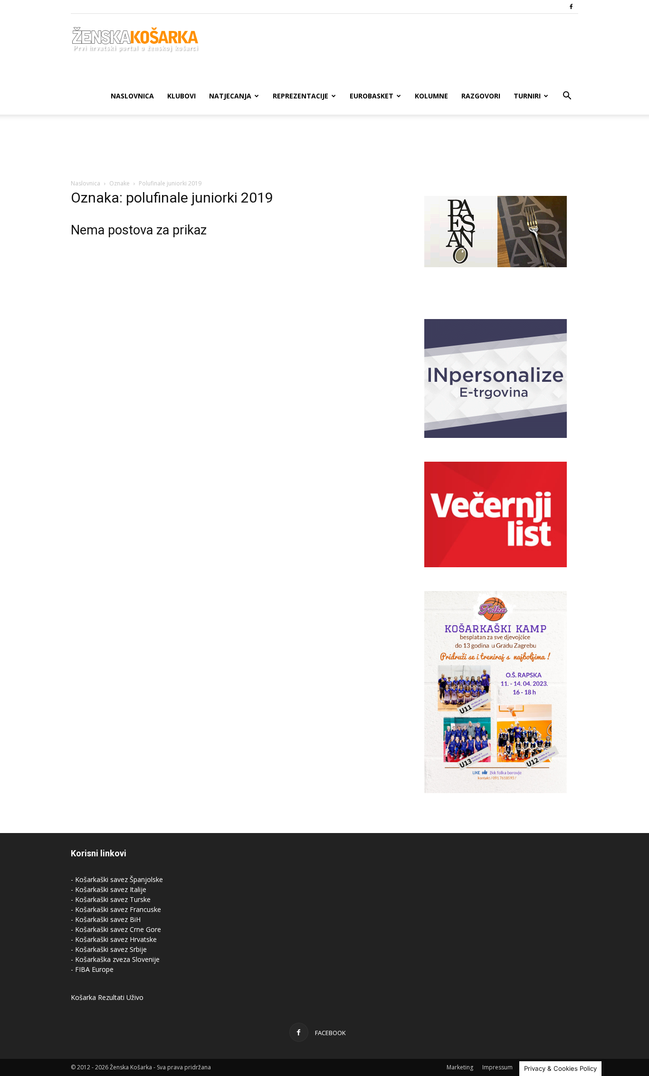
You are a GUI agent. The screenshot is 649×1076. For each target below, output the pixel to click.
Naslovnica (132, 95)
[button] (566, 96)
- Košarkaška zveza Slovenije (115, 959)
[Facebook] (571, 6)
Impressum (497, 1067)
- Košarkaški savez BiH (106, 919)
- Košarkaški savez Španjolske (117, 879)
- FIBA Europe (92, 969)
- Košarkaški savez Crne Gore (116, 929)
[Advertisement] (324, 147)
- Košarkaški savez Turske (111, 899)
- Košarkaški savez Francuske (116, 909)
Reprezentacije (300, 95)
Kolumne (431, 95)
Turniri (527, 95)
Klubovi (181, 95)
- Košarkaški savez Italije (108, 889)
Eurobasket (371, 95)
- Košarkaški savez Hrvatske (114, 939)
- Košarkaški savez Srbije (109, 949)
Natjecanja (230, 95)
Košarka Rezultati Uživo (107, 997)
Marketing (460, 1067)
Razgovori (480, 95)
